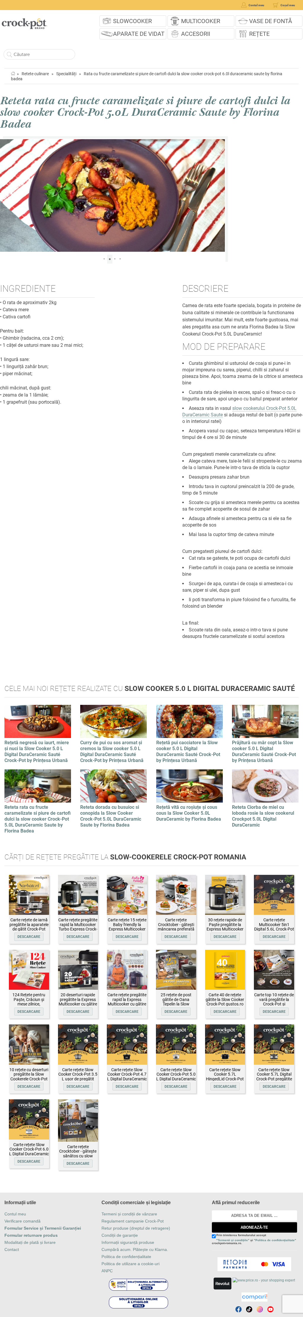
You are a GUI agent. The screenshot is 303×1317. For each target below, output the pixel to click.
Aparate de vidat (139, 33)
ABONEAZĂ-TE (254, 1227)
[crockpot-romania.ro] (24, 21)
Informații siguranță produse (127, 1242)
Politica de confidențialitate (126, 1256)
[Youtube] (270, 1309)
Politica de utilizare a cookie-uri (130, 1263)
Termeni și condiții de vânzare (129, 1214)
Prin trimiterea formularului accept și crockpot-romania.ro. (254, 1239)
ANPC (107, 1270)
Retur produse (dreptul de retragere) (135, 1228)
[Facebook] (238, 1309)
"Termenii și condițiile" (232, 1240)
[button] (5, 195)
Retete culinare (35, 73)
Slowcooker (132, 21)
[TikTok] (249, 1309)
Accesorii (195, 33)
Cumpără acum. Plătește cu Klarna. (134, 1249)
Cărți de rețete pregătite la (125, 857)
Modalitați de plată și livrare (30, 1242)
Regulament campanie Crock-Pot (132, 1221)
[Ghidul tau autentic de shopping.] (254, 1297)
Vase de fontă (270, 21)
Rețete (259, 33)
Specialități (66, 73)
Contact (11, 1249)
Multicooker (200, 21)
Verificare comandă (22, 1221)
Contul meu (15, 1214)
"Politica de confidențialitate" (275, 1240)
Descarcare (28, 937)
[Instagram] (260, 1309)
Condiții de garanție (119, 1235)
